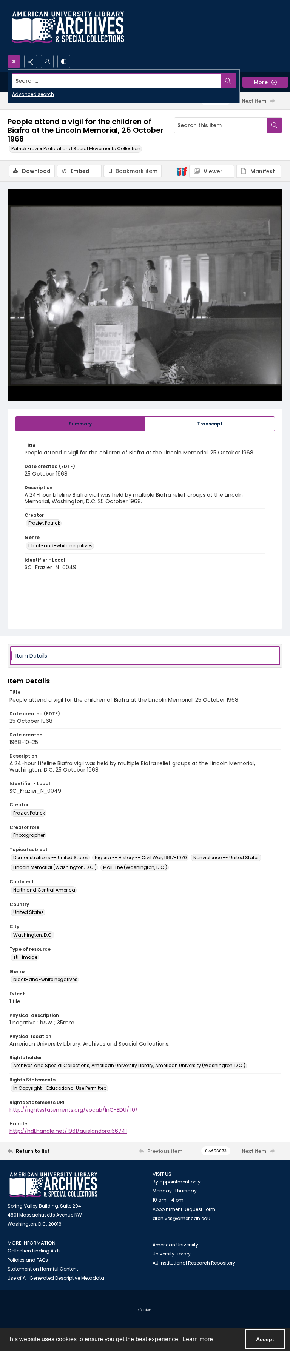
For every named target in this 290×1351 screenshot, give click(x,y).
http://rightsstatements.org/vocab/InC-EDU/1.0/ (73, 1110)
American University (175, 1245)
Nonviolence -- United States (226, 857)
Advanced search (33, 94)
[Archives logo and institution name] (68, 27)
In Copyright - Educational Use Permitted (60, 1088)
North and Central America (44, 890)
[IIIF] (182, 171)
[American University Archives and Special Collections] (53, 1185)
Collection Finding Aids (34, 1251)
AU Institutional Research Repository (194, 1263)
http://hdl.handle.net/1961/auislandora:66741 (68, 1131)
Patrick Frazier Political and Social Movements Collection (75, 148)
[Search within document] (274, 125)
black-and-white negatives (60, 545)
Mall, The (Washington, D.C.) (135, 867)
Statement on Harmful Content (43, 1269)
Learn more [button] (197, 1339)
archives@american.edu (181, 1218)
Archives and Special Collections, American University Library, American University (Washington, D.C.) (129, 1065)
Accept (265, 1339)
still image (25, 957)
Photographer (29, 835)
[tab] (80, 424)
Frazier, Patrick (44, 523)
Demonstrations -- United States (50, 857)
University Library (172, 1254)
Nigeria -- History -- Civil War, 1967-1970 (141, 857)
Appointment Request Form (184, 1209)
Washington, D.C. (33, 935)
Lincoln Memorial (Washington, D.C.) (55, 867)
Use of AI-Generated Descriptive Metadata (56, 1278)
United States (28, 912)
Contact (145, 1309)
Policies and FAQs (28, 1260)
